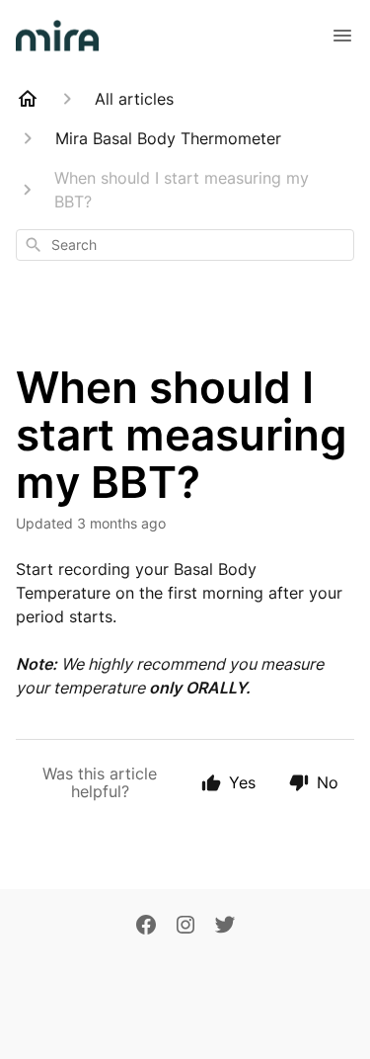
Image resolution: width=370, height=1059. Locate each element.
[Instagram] (185, 926)
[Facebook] (146, 926)
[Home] (27, 99)
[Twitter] (225, 926)
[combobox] (185, 245)
